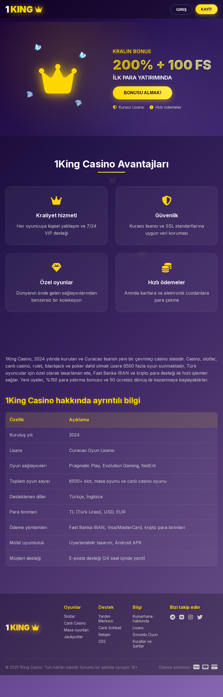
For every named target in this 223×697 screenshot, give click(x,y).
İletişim (104, 634)
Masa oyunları (76, 630)
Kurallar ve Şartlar (142, 643)
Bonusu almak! (142, 92)
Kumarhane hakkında (143, 618)
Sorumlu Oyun (145, 634)
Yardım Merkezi (105, 618)
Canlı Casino (75, 623)
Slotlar (69, 616)
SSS (102, 641)
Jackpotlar (73, 636)
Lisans (138, 627)
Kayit (206, 9)
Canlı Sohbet (109, 627)
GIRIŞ (181, 9)
